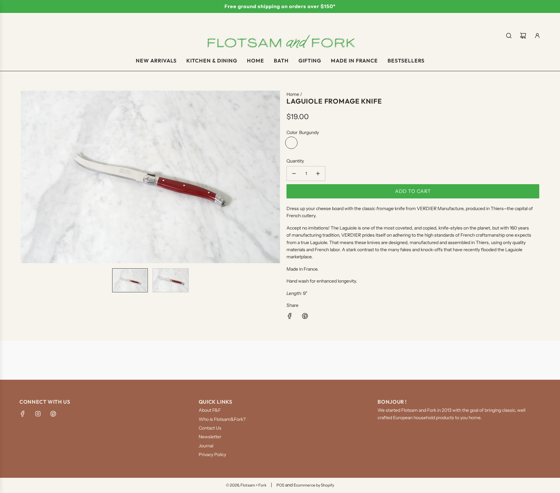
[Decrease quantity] (294, 173)
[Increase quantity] (318, 173)
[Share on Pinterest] (305, 317)
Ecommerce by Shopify (314, 485)
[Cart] (523, 35)
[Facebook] (23, 414)
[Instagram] (38, 414)
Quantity (295, 161)
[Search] (509, 35)
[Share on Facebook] (290, 317)
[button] (26, 177)
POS (280, 485)
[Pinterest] (53, 414)
